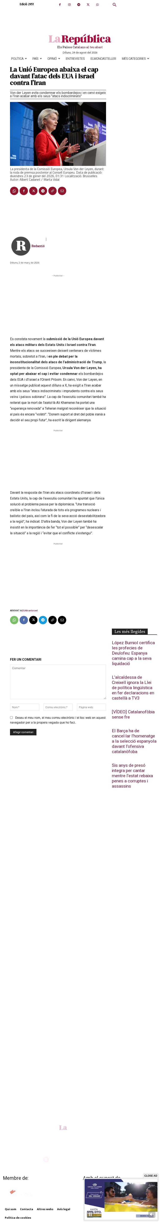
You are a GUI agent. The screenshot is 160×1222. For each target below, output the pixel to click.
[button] (115, 5)
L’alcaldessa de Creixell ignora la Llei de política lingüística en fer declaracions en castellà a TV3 (133, 687)
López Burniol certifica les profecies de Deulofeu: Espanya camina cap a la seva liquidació (133, 653)
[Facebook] (60, 4)
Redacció (38, 246)
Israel (34, 610)
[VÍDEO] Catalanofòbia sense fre (133, 714)
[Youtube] (86, 1134)
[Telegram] (78, 4)
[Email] (62, 191)
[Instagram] (69, 4)
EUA (24, 610)
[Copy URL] (52, 191)
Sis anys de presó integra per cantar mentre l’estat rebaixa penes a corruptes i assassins (132, 775)
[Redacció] (21, 246)
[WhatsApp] (97, 4)
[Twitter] (88, 4)
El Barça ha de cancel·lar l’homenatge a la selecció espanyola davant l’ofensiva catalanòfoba (134, 741)
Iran (29, 610)
